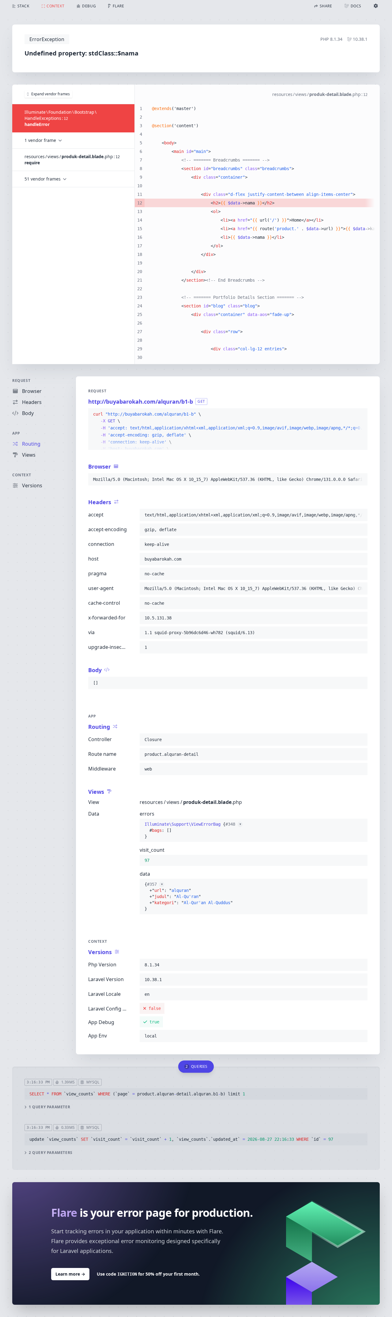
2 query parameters (51, 1152)
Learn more (70, 1274)
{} (193, 830)
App (16, 433)
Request (21, 380)
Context (21, 475)
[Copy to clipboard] (360, 414)
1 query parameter (49, 1107)
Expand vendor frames (50, 94)
